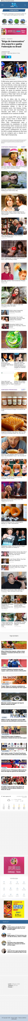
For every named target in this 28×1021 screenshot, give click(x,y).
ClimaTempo (24, 797)
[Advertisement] (14, 833)
